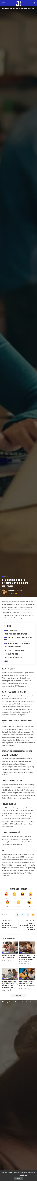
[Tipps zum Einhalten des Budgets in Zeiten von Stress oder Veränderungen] (27, 974)
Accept (18, 1178)
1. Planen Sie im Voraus (13, 647)
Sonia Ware (11, 590)
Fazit (7, 661)
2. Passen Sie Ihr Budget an (15, 650)
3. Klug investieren (12, 654)
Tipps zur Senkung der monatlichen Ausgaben (8, 956)
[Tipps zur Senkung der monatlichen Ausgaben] (10, 947)
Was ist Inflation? (11, 630)
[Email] (16, 593)
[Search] (33, 3)
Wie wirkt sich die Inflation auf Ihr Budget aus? (18, 638)
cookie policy (24, 1175)
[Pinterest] (14, 593)
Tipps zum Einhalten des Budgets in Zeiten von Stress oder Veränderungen (27, 983)
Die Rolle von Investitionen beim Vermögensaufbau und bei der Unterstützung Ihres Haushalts (27, 958)
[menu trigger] (4, 3)
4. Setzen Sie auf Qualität (14, 657)
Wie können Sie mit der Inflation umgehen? (18, 643)
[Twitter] (11, 593)
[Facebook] (9, 593)
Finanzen (5, 576)
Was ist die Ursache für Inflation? (16, 634)
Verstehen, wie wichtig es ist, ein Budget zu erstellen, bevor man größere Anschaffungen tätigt (10, 984)
